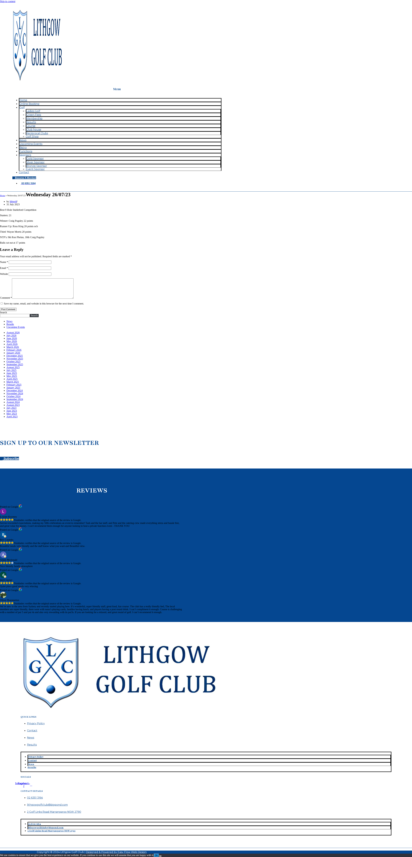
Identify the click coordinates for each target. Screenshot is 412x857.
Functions (25, 151)
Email (4, 268)
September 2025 (14, 364)
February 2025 (13, 384)
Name (4, 262)
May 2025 (11, 376)
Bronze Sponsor (36, 165)
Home (23, 100)
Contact (24, 172)
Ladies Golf (33, 111)
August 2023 (13, 405)
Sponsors (25, 154)
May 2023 (11, 413)
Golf (22, 107)
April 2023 (12, 416)
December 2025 (14, 355)
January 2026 (13, 352)
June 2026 (11, 338)
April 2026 (12, 344)
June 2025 (11, 373)
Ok (156, 855)
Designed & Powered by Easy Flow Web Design (116, 852)
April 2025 (12, 379)
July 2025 (11, 370)
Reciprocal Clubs (37, 133)
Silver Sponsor (35, 162)
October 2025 (13, 361)
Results (31, 122)
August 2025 (13, 367)
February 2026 (13, 350)
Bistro (23, 147)
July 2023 (11, 408)
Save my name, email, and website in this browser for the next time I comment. (44, 303)
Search (3, 312)
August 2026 (13, 332)
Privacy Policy (36, 723)
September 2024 (14, 399)
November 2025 (14, 358)
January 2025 (13, 387)
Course (30, 125)
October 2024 (13, 396)
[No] (160, 856)
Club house (33, 129)
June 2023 (11, 410)
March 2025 (12, 381)
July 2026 (11, 335)
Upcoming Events (30, 143)
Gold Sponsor (35, 158)
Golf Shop (32, 136)
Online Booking (29, 103)
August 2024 (13, 402)
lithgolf (13, 201)
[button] (116, 94)
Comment (6, 297)
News (22, 140)
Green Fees (33, 114)
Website (4, 274)
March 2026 (12, 347)
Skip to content (7, 1)
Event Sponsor (35, 169)
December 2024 (14, 390)
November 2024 (14, 393)
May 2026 (11, 341)
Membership (34, 118)
